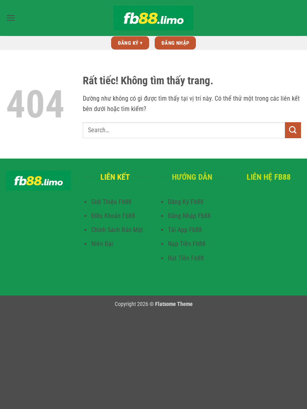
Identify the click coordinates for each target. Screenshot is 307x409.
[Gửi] (293, 130)
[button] (11, 18)
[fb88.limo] (153, 18)
